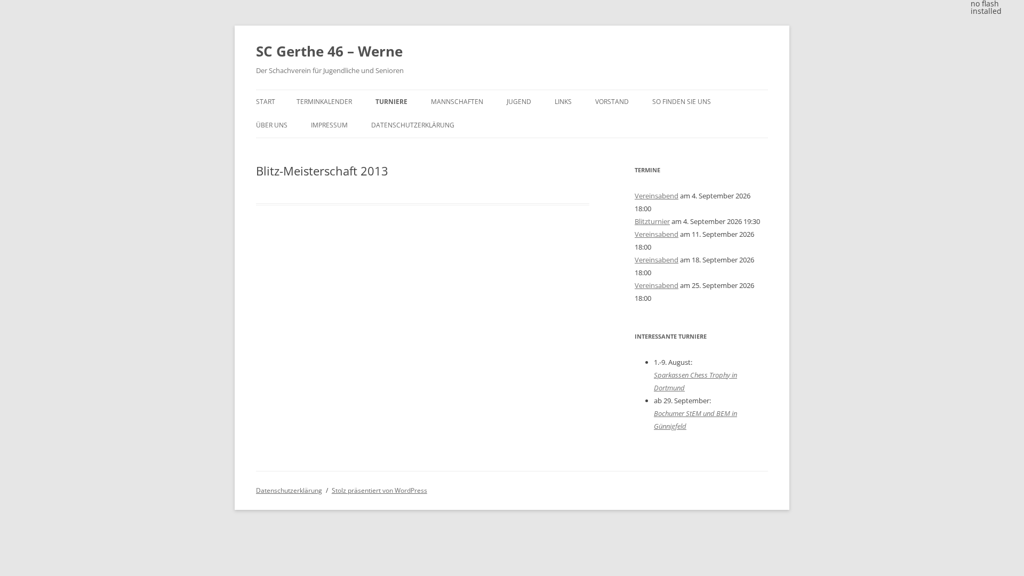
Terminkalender (324, 101)
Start (265, 101)
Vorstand (612, 101)
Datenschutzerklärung (412, 125)
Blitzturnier (652, 221)
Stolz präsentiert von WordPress (379, 490)
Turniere (391, 101)
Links (563, 101)
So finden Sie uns (681, 101)
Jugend (519, 101)
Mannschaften (457, 101)
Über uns (271, 125)
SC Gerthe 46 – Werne (329, 51)
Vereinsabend (656, 196)
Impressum (329, 125)
